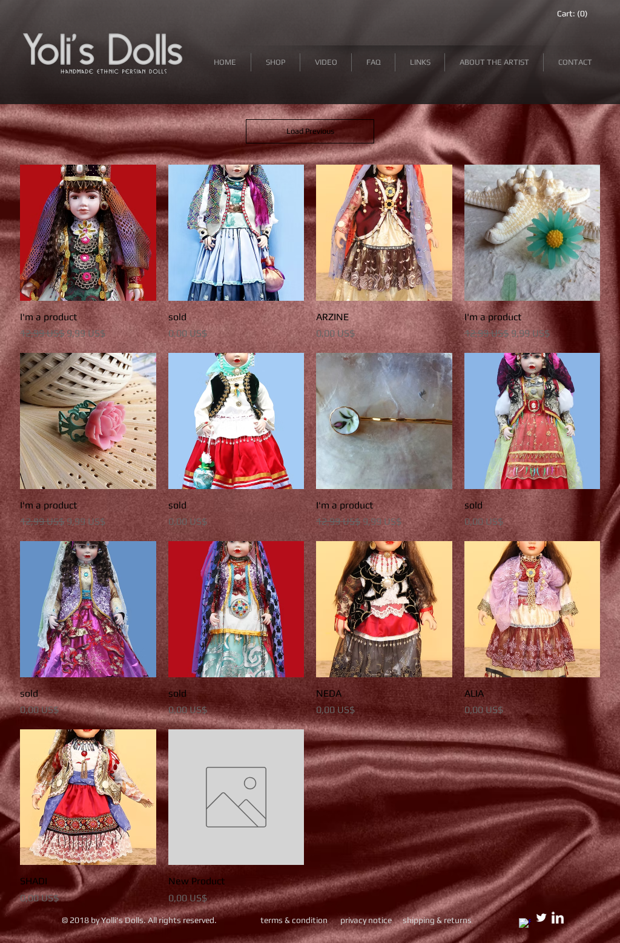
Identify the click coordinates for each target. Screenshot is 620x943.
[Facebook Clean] (525, 924)
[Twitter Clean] (541, 918)
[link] (572, 13)
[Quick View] (88, 233)
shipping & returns (437, 920)
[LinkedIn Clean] (558, 918)
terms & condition (294, 920)
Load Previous (310, 131)
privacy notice (366, 920)
